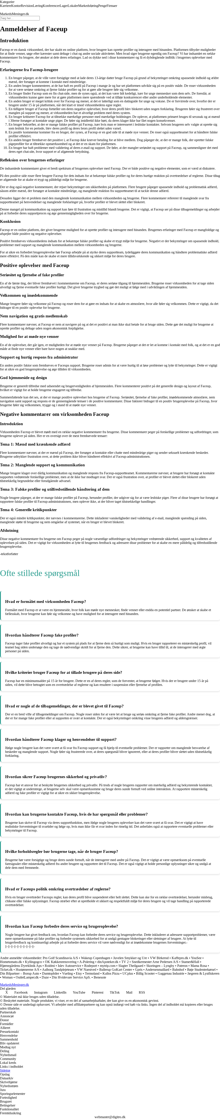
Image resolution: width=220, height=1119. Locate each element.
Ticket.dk (6, 969)
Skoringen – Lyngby (160, 966)
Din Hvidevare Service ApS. (71, 977)
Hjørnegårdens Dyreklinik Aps (21, 966)
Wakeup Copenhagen (95, 958)
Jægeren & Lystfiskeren (203, 973)
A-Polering (86, 962)
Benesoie (100, 977)
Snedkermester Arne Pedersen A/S (155, 962)
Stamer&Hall (190, 962)
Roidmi (50, 966)
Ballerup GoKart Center (115, 969)
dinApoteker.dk (107, 962)
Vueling (67, 973)
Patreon (182, 966)
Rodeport (90, 966)
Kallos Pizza (110, 973)
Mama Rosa (199, 966)
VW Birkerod (159, 958)
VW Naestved (86, 969)
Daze (45, 977)
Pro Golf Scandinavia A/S (60, 958)
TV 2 (125, 962)
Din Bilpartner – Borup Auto (19, 973)
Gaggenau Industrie (171, 973)
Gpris (138, 969)
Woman (7, 977)
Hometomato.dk (11, 962)
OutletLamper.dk (27, 977)
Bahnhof (178, 969)
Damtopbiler (50, 973)
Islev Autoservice (69, 966)
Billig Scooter (145, 973)
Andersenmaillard (157, 969)
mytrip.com (107, 966)
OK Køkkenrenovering (61, 962)
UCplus (127, 973)
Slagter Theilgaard (130, 966)
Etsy (79, 973)
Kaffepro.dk (180, 958)
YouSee (196, 958)
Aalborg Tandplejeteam (58, 969)
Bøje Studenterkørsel (201, 969)
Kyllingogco (33, 962)
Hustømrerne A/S (27, 969)
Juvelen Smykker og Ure (130, 958)
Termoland (92, 973)
